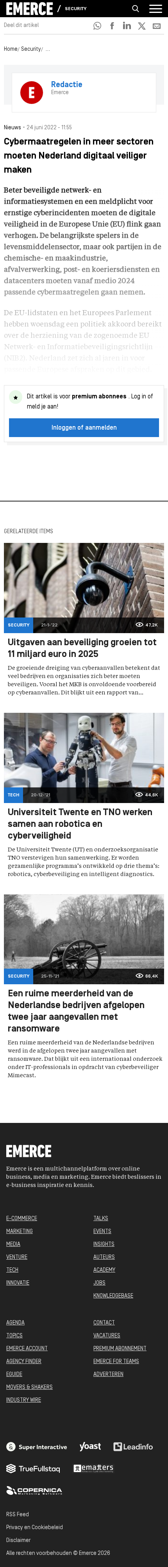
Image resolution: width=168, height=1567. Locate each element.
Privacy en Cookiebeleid (34, 1528)
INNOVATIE (17, 1283)
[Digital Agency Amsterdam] (36, 1446)
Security (75, 9)
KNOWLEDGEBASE (113, 1296)
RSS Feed (17, 1515)
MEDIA (13, 1245)
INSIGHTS (103, 1245)
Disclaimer (18, 1541)
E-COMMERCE (21, 1219)
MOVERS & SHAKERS (29, 1387)
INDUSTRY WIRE (23, 1400)
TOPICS (14, 1336)
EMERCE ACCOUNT (27, 1349)
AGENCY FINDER (23, 1362)
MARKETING (19, 1232)
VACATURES (106, 1336)
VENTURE (16, 1257)
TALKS (100, 1219)
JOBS (99, 1283)
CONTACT (104, 1323)
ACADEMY (104, 1270)
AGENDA (15, 1323)
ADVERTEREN (108, 1375)
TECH (12, 1270)
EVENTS (102, 1232)
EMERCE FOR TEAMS (116, 1362)
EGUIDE (14, 1375)
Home (11, 49)
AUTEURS (104, 1257)
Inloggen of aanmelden (84, 428)
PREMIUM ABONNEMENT (120, 1349)
